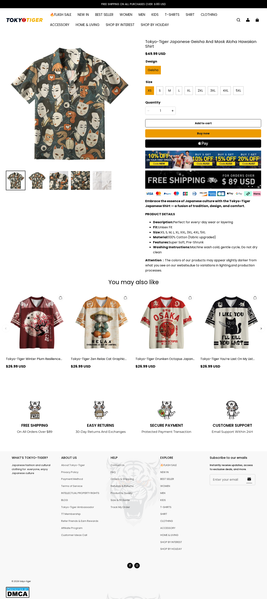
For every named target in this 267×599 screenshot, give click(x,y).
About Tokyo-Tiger (73, 465)
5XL (238, 90)
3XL (212, 90)
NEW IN (83, 14)
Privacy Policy (69, 472)
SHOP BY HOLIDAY (155, 24)
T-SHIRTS (172, 14)
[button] (238, 20)
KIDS (155, 14)
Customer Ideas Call (74, 535)
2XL (200, 90)
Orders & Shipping (122, 479)
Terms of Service (71, 486)
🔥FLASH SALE (60, 14)
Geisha (153, 70)
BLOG (64, 500)
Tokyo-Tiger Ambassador (77, 507)
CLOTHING (209, 14)
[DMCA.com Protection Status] (17, 597)
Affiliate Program (71, 528)
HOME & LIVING (87, 24)
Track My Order (120, 507)
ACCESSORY (59, 24)
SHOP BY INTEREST (120, 24)
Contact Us (118, 465)
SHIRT (190, 14)
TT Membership (71, 514)
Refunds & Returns (122, 486)
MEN (142, 14)
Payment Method (72, 479)
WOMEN (126, 14)
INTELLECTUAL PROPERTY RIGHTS (80, 493)
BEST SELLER (104, 14)
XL (188, 90)
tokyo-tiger (25, 581)
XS (149, 90)
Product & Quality (122, 493)
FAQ (113, 472)
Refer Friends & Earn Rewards (79, 521)
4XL (225, 90)
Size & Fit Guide (120, 500)
